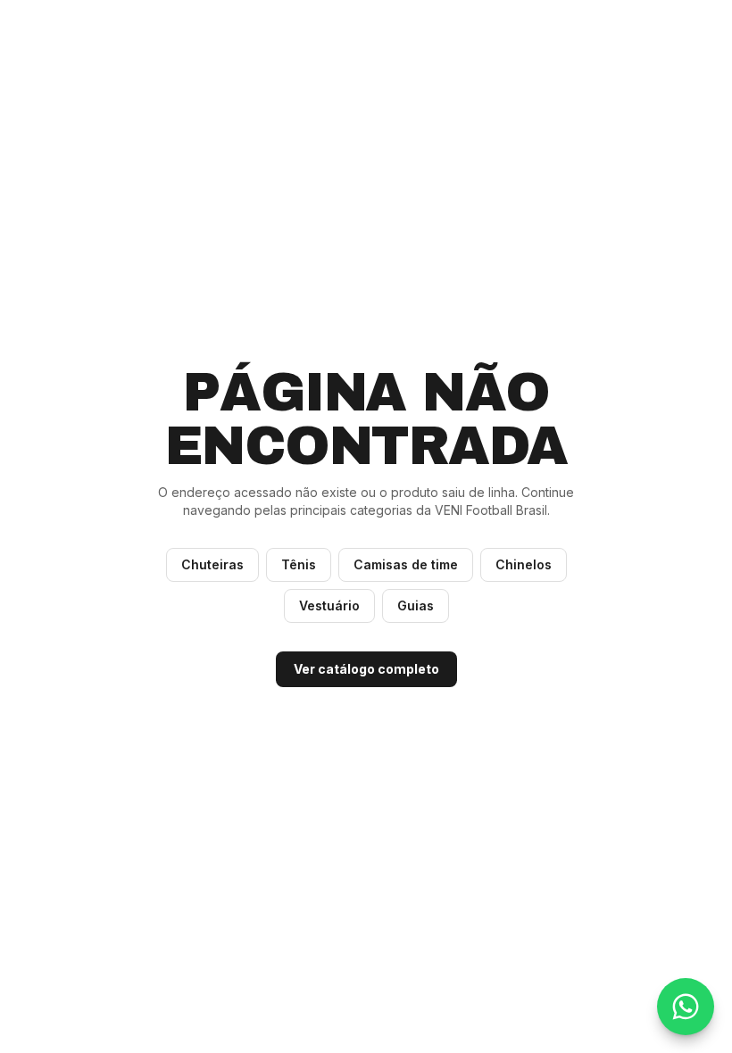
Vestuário (329, 605)
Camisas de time (406, 564)
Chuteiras (212, 564)
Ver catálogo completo (366, 668)
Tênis (298, 564)
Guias (415, 605)
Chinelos (523, 564)
